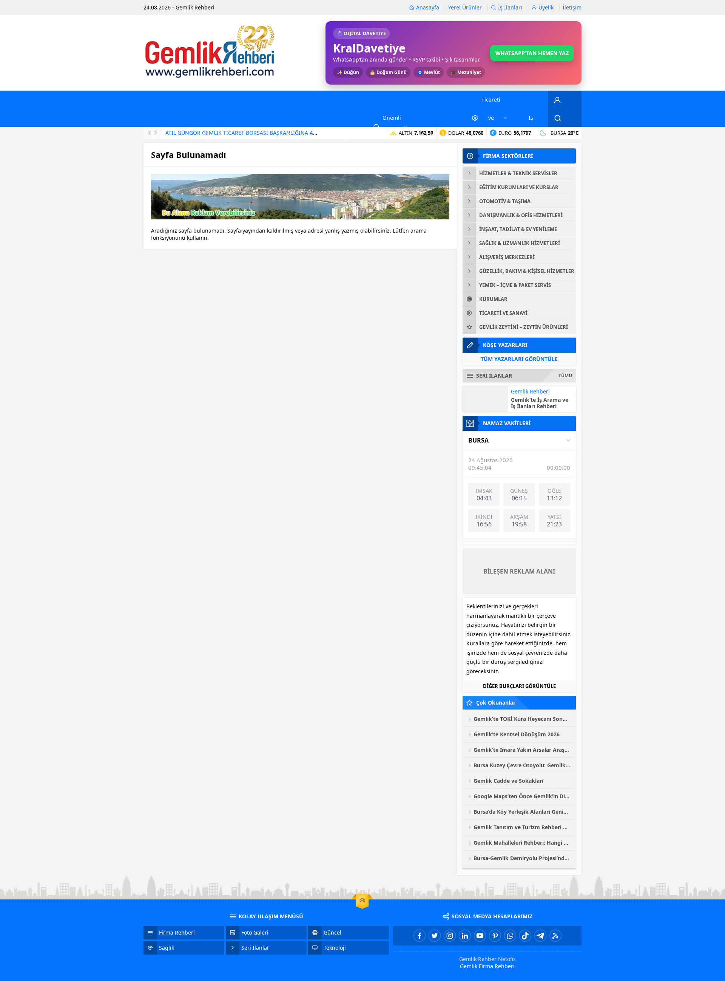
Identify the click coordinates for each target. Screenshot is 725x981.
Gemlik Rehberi (530, 391)
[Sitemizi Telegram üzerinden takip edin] (540, 935)
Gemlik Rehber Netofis (487, 958)
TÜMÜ (565, 375)
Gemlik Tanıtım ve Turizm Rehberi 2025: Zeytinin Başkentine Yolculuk (522, 827)
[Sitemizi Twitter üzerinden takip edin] (434, 935)
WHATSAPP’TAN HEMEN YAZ (532, 53)
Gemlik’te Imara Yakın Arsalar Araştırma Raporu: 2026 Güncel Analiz (522, 749)
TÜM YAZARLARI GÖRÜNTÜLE (519, 358)
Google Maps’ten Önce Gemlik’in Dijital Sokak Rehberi (522, 796)
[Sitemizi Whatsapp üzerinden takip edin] (510, 935)
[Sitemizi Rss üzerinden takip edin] (555, 935)
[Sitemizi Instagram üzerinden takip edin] (449, 935)
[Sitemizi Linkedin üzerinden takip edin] (464, 935)
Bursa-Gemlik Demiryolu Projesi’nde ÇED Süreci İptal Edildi (522, 858)
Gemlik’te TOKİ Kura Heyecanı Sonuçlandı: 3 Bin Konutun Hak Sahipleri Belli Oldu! (522, 718)
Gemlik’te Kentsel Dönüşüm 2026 (517, 734)
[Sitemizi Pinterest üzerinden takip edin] (495, 935)
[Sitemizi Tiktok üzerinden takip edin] (525, 935)
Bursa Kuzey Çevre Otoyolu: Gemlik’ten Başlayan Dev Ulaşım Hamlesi (522, 765)
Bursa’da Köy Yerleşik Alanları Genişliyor (522, 811)
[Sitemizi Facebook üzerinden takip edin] (419, 935)
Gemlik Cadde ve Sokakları (508, 780)
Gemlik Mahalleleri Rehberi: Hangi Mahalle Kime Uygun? (522, 842)
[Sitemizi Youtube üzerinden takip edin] (480, 935)
